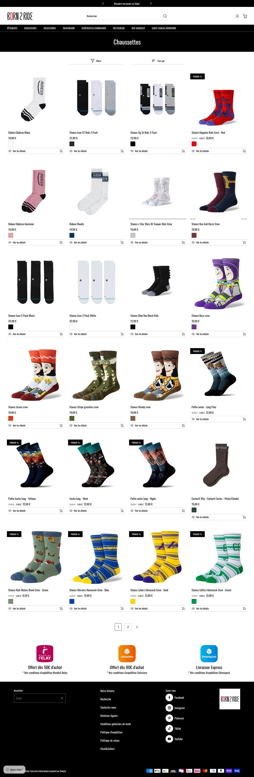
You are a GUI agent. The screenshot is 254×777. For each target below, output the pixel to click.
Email (19, 698)
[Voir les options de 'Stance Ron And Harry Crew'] (244, 242)
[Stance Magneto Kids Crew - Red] (218, 99)
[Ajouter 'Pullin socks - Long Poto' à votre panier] (242, 419)
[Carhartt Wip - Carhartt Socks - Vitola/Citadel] (218, 465)
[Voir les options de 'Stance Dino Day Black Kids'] (183, 334)
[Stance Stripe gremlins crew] (96, 373)
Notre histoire (107, 691)
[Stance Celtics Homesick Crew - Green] (218, 556)
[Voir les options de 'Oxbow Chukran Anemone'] (61, 242)
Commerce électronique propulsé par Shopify (48, 771)
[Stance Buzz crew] (218, 282)
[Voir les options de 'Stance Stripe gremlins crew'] (122, 425)
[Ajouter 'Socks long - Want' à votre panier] (120, 510)
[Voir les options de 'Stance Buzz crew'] (244, 334)
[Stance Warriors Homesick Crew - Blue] (96, 556)
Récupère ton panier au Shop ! (127, 3)
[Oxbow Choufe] (96, 190)
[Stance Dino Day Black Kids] (157, 282)
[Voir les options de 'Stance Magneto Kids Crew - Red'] (244, 151)
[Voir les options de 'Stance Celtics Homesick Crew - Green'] (244, 608)
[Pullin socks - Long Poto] (218, 373)
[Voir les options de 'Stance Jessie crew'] (61, 425)
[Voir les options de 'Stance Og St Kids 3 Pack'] (183, 151)
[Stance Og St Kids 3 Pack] (157, 99)
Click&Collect (107, 749)
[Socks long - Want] (96, 465)
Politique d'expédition (111, 732)
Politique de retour (110, 740)
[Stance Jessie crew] (35, 373)
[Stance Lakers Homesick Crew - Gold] (157, 556)
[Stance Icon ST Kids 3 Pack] (96, 99)
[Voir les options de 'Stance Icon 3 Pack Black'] (61, 334)
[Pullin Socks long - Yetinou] (35, 465)
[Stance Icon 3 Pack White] (96, 282)
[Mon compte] (235, 16)
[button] (31, 151)
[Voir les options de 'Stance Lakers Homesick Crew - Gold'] (183, 608)
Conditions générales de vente (115, 724)
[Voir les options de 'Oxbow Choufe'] (122, 242)
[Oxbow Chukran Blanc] (35, 99)
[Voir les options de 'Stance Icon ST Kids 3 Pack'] (122, 151)
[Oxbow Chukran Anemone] (35, 190)
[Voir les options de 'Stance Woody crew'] (183, 425)
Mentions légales (109, 716)
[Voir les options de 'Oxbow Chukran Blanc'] (61, 151)
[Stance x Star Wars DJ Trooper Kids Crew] (157, 190)
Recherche (105, 699)
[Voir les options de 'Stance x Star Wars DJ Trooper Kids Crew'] (183, 242)
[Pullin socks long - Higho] (157, 465)
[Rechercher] (163, 16)
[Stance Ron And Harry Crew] (218, 190)
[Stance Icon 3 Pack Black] (35, 282)
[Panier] (243, 16)
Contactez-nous (108, 707)
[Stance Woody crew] (157, 373)
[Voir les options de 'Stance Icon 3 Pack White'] (122, 334)
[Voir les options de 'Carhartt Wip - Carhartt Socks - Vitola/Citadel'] (244, 517)
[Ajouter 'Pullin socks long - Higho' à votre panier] (181, 510)
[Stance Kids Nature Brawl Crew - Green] (35, 556)
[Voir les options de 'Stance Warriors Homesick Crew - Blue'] (122, 608)
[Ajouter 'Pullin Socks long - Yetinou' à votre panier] (59, 510)
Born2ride (25, 771)
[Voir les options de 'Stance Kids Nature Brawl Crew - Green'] (61, 608)
